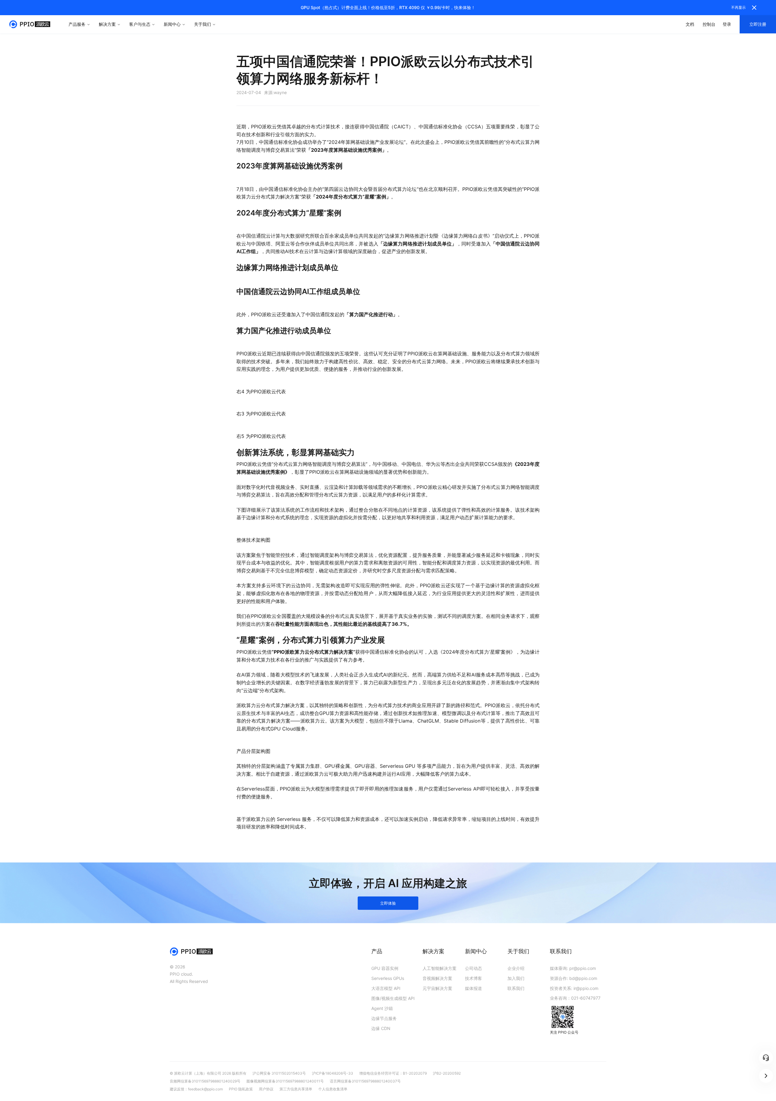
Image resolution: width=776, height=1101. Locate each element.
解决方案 (107, 24)
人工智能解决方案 (440, 968)
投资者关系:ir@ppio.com (574, 988)
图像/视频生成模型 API (393, 998)
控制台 (709, 24)
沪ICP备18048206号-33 (332, 1073)
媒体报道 (473, 988)
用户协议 (266, 1089)
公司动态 (473, 968)
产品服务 (77, 24)
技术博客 (473, 978)
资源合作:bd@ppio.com (573, 978)
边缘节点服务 (384, 1018)
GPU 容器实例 (384, 968)
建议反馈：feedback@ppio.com (196, 1089)
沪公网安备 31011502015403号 (279, 1073)
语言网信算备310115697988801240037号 (365, 1081)
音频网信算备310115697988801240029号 (205, 1081)
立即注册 (757, 24)
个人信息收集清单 (332, 1089)
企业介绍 (515, 968)
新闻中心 (172, 24)
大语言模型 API (385, 988)
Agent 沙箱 (382, 1008)
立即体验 (388, 903)
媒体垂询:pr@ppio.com (573, 968)
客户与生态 (139, 24)
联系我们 (515, 988)
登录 (727, 24)
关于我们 (202, 24)
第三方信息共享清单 (295, 1089)
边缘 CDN (380, 1028)
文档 (690, 24)
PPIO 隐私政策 (241, 1089)
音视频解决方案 (437, 978)
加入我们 (515, 978)
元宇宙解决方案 (437, 988)
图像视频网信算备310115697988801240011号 (285, 1081)
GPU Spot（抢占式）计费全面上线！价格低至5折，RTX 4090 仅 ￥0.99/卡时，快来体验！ (388, 7)
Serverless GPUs (387, 978)
